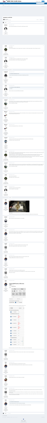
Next (5, 22)
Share (38, 19)
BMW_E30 (5, 111)
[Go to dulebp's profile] (5, 49)
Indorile (17, 401)
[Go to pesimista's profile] (5, 220)
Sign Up (43, 1)
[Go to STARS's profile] (5, 61)
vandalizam (5, 137)
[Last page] (7, 22)
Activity (6, 3)
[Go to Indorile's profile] (5, 379)
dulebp (6, 45)
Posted (11, 45)
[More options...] (43, 45)
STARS (6, 57)
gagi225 (6, 186)
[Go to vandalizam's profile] (5, 141)
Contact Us (25, 420)
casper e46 (5, 99)
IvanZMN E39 (6, 71)
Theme (22, 420)
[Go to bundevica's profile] (4, 19)
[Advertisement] (14, 11)
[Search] (43, 3)
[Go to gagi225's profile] (5, 190)
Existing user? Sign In (38, 1)
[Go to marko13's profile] (5, 247)
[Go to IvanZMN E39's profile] (5, 75)
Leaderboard (9, 3)
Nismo (6, 199)
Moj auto (6, 385)
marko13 (6, 243)
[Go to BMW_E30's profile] (5, 115)
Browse (4, 3)
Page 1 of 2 (9, 22)
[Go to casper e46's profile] (5, 103)
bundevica (7, 19)
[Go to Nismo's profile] (5, 203)
